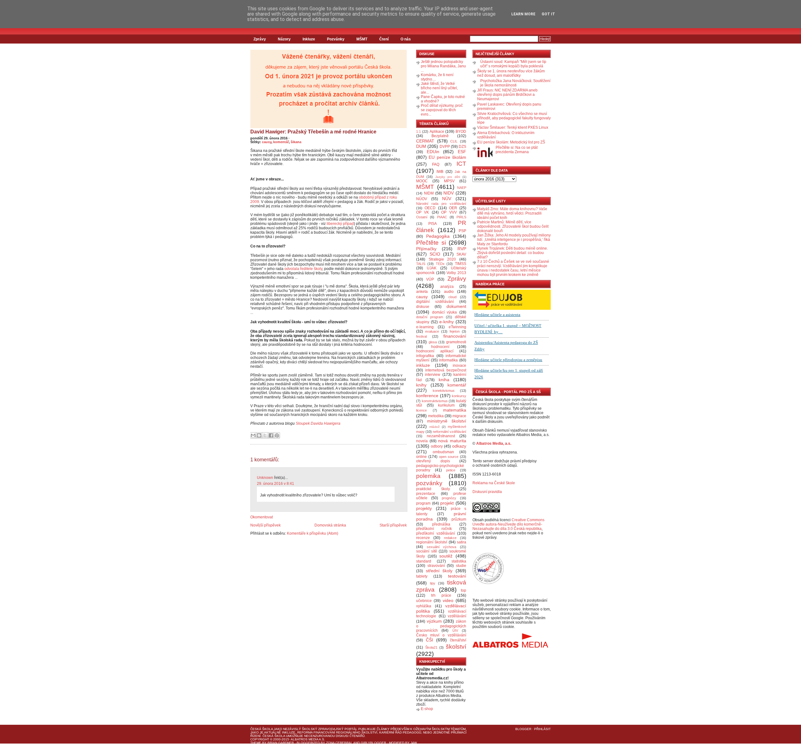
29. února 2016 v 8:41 (275, 483)
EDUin (433, 151)
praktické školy (433, 489)
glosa (433, 342)
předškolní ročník (434, 529)
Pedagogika (438, 236)
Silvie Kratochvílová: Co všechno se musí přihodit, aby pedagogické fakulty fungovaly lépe (514, 118)
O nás (405, 39)
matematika (454, 409)
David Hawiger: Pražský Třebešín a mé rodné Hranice (313, 131)
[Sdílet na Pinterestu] (277, 435)
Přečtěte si (431, 242)
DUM (421, 146)
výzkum (434, 621)
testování (457, 575)
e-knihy (446, 321)
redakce (450, 538)
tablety (421, 576)
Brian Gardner (281, 742)
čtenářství (458, 640)
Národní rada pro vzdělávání (441, 203)
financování (454, 336)
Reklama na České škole (493, 483)
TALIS (420, 264)
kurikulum (446, 405)
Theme (255, 742)
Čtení (384, 39)
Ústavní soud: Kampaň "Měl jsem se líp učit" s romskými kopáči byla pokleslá (513, 64)
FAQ (435, 164)
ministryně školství (447, 420)
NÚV (446, 198)
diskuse (422, 306)
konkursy (459, 396)
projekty (424, 508)
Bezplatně (440, 136)
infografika (425, 356)
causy (266, 142)
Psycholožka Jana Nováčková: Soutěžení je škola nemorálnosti (515, 83)
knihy (421, 384)
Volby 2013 (456, 273)
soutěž (445, 555)
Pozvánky (335, 39)
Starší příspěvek (393, 525)
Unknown (265, 477)
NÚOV (421, 199)
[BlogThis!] (259, 435)
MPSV (449, 181)
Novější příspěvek (265, 525)
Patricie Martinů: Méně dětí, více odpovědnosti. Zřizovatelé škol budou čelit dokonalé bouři (512, 226)
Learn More (523, 14)
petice (450, 470)
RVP (461, 248)
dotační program (429, 317)
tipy (432, 583)
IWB (439, 171)
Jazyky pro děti (447, 177)
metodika (436, 416)
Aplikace (437, 131)
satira (461, 542)
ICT (461, 163)
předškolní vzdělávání (435, 533)
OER (453, 208)
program (423, 503)
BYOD (461, 131)
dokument (456, 306)
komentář (281, 142)
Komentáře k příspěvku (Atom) (312, 533)
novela (422, 441)
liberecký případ (340, 223)
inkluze (423, 365)
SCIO (435, 254)
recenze (423, 538)
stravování (436, 565)
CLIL (453, 141)
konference (427, 395)
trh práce (441, 595)
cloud (452, 297)
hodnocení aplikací (434, 351)
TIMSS (460, 264)
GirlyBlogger (373, 742)
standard (423, 561)
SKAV (461, 254)
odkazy (459, 446)
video (448, 600)
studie (461, 565)
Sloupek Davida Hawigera (318, 423)
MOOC (422, 181)
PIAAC (442, 217)
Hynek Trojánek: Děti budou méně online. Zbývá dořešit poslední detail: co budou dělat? (512, 252)
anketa (422, 291)
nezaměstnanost (441, 436)
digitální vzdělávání (435, 301)
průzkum (459, 519)
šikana (296, 142)
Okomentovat (261, 517)
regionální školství (431, 542)
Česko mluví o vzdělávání (441, 635)
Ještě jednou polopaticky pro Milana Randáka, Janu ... (443, 66)
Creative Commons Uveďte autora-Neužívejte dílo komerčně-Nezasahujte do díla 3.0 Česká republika (508, 524)
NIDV (448, 192)
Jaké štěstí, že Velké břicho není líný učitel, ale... (439, 88)
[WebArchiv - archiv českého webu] (488, 583)
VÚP (430, 279)
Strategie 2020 (442, 259)
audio (449, 291)
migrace (459, 416)
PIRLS (461, 217)
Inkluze (309, 39)
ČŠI (429, 639)
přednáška (441, 524)
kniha (444, 379)
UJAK (431, 268)
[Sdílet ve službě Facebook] (271, 435)
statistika (459, 561)
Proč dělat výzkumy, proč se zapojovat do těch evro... (442, 110)
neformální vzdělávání (449, 431)
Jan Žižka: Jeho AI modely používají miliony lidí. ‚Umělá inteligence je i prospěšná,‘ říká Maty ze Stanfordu (514, 239)
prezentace (425, 493)
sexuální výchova (442, 547)
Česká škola (261, 729)
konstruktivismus (435, 401)
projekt (447, 503)
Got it (548, 14)
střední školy (439, 570)
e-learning (425, 327)
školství (456, 646)
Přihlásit (542, 729)
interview (432, 374)
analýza (447, 286)
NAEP (461, 187)
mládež (434, 426)
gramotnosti (456, 342)
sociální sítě (426, 551)
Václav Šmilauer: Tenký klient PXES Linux (512, 127)
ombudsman (443, 452)
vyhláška (423, 606)
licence (421, 410)
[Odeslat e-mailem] (253, 435)
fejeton (455, 331)
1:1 (418, 131)
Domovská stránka (330, 525)
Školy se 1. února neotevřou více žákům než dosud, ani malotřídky (511, 73)
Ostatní (421, 217)
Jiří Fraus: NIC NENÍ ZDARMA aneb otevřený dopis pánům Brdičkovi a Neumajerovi (507, 94)
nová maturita (452, 440)
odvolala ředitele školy (303, 269)
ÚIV (455, 630)
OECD (430, 208)
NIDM (429, 193)
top (463, 590)
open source (449, 457)
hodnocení (440, 347)
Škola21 (431, 647)
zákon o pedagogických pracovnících (441, 626)
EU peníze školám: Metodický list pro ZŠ (511, 142)
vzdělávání (457, 616)
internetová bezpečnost (445, 370)
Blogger (523, 729)
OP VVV (449, 212)
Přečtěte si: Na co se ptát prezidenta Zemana (517, 149)
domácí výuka (444, 312)
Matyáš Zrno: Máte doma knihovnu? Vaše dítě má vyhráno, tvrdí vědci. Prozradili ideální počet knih (512, 213)
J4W (414, 742)
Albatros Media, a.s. (493, 443)
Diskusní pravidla (487, 492)
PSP (462, 231)
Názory (284, 39)
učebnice (424, 601)
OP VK (422, 212)
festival (421, 336)
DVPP (445, 146)
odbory (437, 446)
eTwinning (457, 327)
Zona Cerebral (339, 742)
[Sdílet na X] (265, 435)
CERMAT (425, 140)
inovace (459, 365)
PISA (432, 223)
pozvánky (429, 483)
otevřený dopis (433, 461)
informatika (448, 360)
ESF (462, 151)
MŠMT (361, 39)
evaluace (432, 331)
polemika (428, 476)
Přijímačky (426, 248)
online (421, 456)
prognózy (449, 498)
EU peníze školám (447, 157)
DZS (462, 146)
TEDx (440, 264)
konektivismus (444, 390)
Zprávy (259, 39)
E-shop (427, 709)
